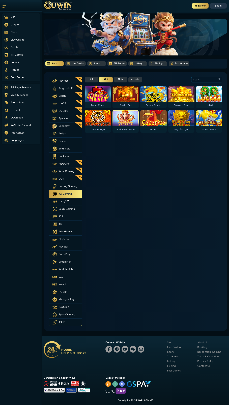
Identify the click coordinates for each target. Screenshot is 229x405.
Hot (106, 79)
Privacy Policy (205, 361)
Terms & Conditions (208, 356)
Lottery (171, 361)
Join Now (200, 6)
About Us (202, 342)
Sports (171, 352)
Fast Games (174, 370)
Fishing (171, 366)
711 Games (173, 356)
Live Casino (174, 347)
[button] (21, 125)
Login (218, 6)
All (91, 79)
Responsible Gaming (209, 352)
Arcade (135, 79)
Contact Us (203, 366)
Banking (202, 347)
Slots (120, 79)
